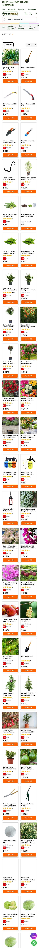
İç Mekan (30, 27)
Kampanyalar (32, 9)
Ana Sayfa (6, 34)
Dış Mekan (21, 27)
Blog (3, 9)
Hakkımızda (11, 9)
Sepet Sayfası (34, 935)
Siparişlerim (21, 9)
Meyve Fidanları (10, 27)
